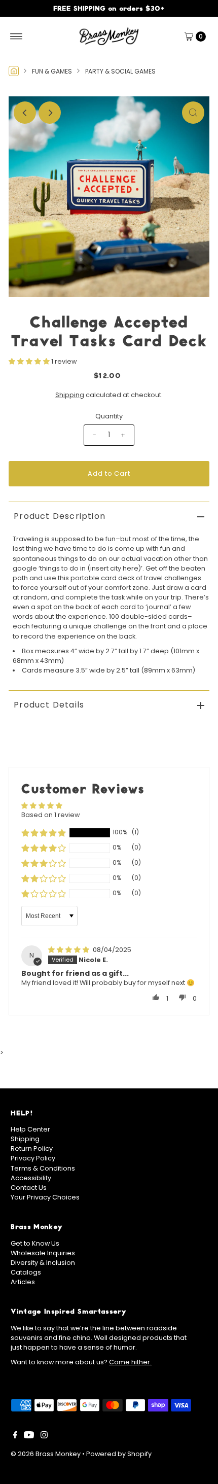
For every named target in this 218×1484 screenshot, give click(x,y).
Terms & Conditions (43, 1168)
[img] (69, 949)
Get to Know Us (35, 1243)
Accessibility (31, 1178)
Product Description (59, 516)
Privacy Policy (33, 1158)
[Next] (50, 112)
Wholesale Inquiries (43, 1253)
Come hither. (130, 1362)
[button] (30, 361)
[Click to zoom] (193, 112)
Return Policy (32, 1148)
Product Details (49, 705)
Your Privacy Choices (45, 1197)
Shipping (69, 395)
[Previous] (25, 112)
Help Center (30, 1129)
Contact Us (29, 1187)
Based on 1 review (50, 814)
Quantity (109, 416)
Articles (23, 1282)
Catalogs (26, 1272)
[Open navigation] (16, 36)
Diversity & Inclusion (43, 1262)
